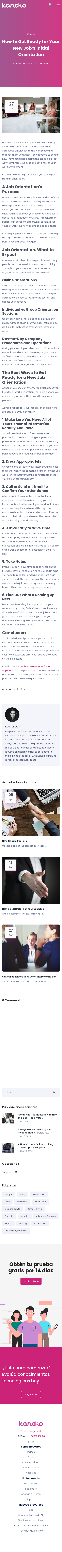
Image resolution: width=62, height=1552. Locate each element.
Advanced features (46, 1216)
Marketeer (22, 1201)
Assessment (40, 1223)
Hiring (22, 1194)
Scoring (23, 1223)
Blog (31, 1509)
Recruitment (39, 1194)
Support (31, 1499)
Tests (31, 1457)
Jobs (7, 1201)
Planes (31, 1452)
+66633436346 (38, 1436)
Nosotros (31, 1472)
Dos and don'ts (12, 1208)
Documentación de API (31, 1515)
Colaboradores (31, 1462)
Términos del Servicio (31, 1530)
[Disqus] (31, 1043)
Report (8, 1223)
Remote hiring (35, 1208)
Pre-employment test (16, 1230)
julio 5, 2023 (24, 1136)
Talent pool (40, 1201)
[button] (51, 5)
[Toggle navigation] (58, 5)
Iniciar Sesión (31, 1483)
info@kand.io (35, 1431)
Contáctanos (31, 1467)
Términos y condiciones (31, 1520)
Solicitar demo (31, 1281)
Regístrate (31, 1394)
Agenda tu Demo (31, 1494)
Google (8, 1194)
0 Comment (42, 63)
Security (24, 1216)
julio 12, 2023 (24, 1121)
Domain (9, 1216)
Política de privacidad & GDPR (31, 1525)
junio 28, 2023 (25, 1151)
